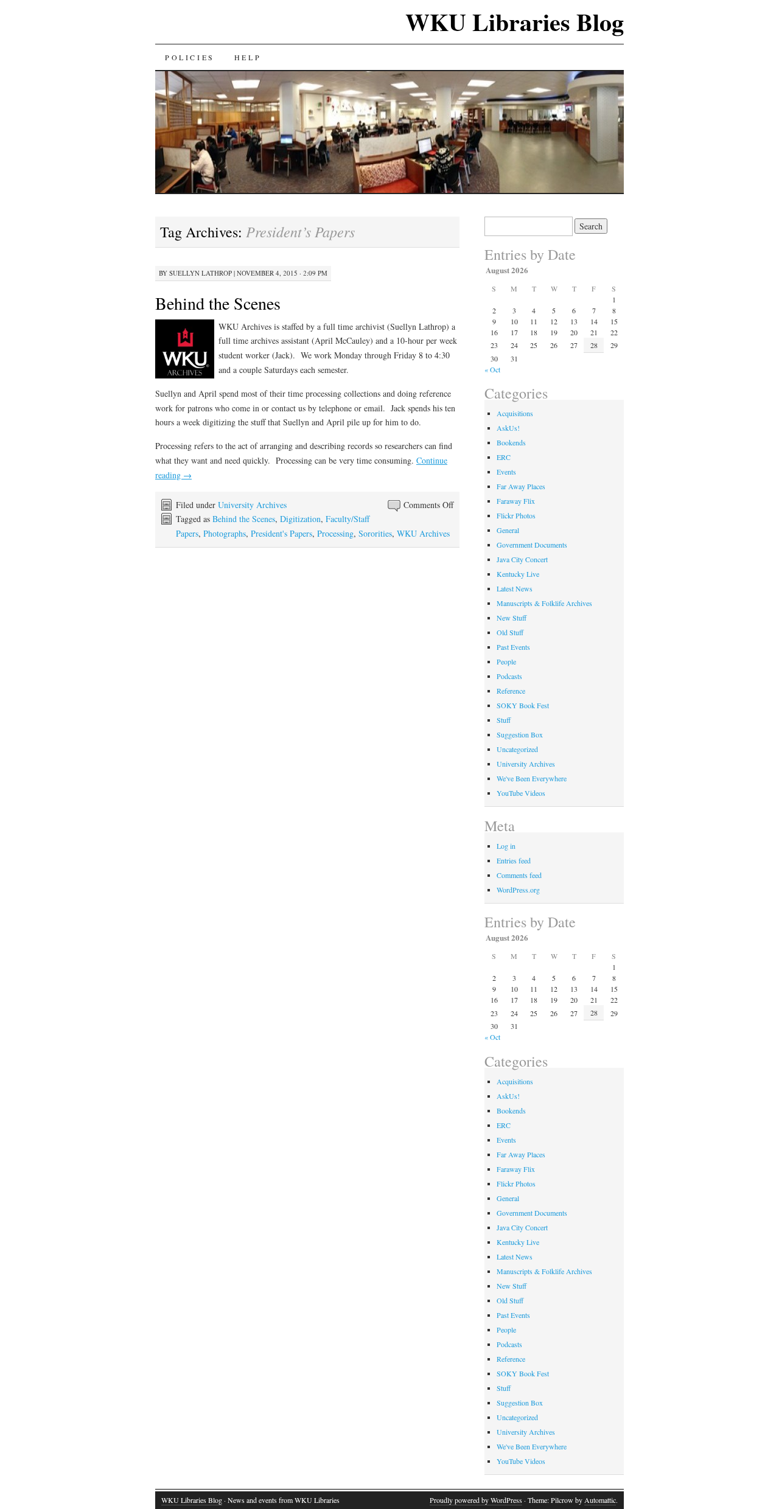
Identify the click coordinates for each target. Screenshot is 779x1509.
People (506, 661)
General (508, 530)
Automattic (600, 1500)
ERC (504, 457)
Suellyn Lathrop (200, 272)
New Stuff (511, 617)
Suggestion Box (520, 734)
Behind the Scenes (218, 303)
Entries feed (514, 860)
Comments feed (519, 875)
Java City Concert (522, 559)
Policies (190, 57)
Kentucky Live (518, 574)
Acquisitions (515, 413)
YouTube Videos (521, 793)
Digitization (300, 518)
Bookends (511, 442)
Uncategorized (517, 749)
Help (247, 57)
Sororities (375, 533)
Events (506, 471)
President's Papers (281, 533)
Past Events (513, 647)
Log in (506, 846)
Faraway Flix (516, 501)
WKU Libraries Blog (514, 22)
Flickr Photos (516, 515)
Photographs (224, 533)
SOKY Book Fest (523, 705)
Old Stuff (510, 632)
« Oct (492, 369)
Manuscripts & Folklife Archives (544, 603)
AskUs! (508, 428)
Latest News (515, 588)
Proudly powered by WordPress (476, 1500)
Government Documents (532, 544)
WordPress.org (518, 889)
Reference (511, 690)
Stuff (504, 720)
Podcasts (509, 676)
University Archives (252, 505)
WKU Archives (423, 533)
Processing (335, 533)
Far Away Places (521, 486)
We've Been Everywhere (532, 778)
